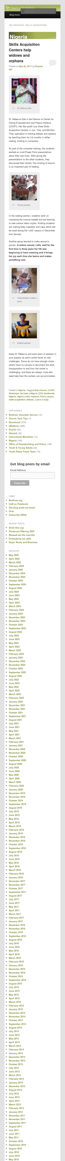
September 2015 (17, 980)
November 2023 (17, 621)
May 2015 (14, 994)
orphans (35, 396)
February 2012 (16, 1108)
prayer (50, 396)
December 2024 (17, 573)
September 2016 (17, 936)
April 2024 (14, 602)
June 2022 (14, 683)
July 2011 (14, 1130)
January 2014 (16, 1053)
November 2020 (17, 752)
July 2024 (14, 591)
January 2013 (16, 1082)
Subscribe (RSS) (18, 514)
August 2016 (15, 939)
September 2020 (17, 760)
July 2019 (14, 811)
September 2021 (17, 716)
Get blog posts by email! (22, 507)
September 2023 (17, 628)
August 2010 (15, 1148)
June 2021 (14, 727)
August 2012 (15, 1089)
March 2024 (15, 606)
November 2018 (17, 840)
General (13, 433)
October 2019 (16, 800)
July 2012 (14, 1093)
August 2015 (15, 983)
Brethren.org (15, 500)
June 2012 (14, 1097)
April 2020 (14, 778)
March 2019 (15, 826)
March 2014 (15, 1045)
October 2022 (16, 668)
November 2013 (17, 1060)
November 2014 (17, 1016)
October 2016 (16, 932)
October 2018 (16, 844)
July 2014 (14, 1031)
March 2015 (15, 1002)
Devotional (14, 422)
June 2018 (14, 859)
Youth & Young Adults (21, 447)
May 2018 (14, 862)
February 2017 (16, 917)
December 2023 (17, 617)
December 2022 (17, 661)
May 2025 (14, 555)
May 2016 (14, 950)
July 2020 (14, 767)
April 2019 (14, 822)
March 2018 (15, 870)
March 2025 (15, 562)
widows (30, 399)
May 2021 (14, 730)
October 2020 (16, 756)
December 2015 (17, 969)
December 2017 (17, 881)
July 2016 (14, 943)
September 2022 (17, 672)
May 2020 (14, 774)
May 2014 (14, 1038)
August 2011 (15, 1126)
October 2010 (16, 1141)
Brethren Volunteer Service (23, 414)
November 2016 (17, 928)
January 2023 (16, 657)
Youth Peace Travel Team (22, 451)
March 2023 (15, 650)
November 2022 (17, 664)
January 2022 (16, 701)
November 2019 (17, 796)
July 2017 (14, 899)
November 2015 (17, 972)
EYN (40, 393)
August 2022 (15, 676)
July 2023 (14, 635)
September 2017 (17, 892)
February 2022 (16, 697)
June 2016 (14, 947)
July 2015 (14, 987)
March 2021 (15, 738)
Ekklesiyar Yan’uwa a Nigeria (23, 393)
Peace (43, 396)
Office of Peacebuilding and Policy (27, 444)
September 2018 (17, 848)
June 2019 (14, 815)
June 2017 (14, 903)
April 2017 (14, 910)
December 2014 (17, 1012)
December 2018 (17, 837)
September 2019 (17, 804)
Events (12, 429)
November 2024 (17, 577)
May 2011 (14, 1137)
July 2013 (14, 1067)
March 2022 (15, 694)
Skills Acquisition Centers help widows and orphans (24, 52)
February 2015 (16, 1005)
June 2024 (14, 595)
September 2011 (17, 1122)
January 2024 (16, 613)
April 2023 (14, 646)
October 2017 (16, 888)
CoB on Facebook (18, 503)
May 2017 (14, 906)
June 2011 (14, 1133)
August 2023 (15, 631)
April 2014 (14, 1042)
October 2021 (16, 712)
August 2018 (15, 851)
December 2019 (17, 793)
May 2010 (14, 1159)
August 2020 (15, 763)
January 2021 (16, 745)
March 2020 (15, 782)
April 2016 (14, 954)
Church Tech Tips (18, 418)
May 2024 (14, 599)
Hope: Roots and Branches (23, 542)
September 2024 (17, 584)
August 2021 (15, 719)
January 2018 (16, 877)
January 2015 (16, 1009)
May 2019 (14, 818)
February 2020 (16, 785)
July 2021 (14, 723)
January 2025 (16, 569)
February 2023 (16, 654)
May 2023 (14, 643)
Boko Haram (40, 390)
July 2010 (14, 1152)
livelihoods (49, 393)
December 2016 (17, 925)
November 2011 (17, 1119)
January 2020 (16, 789)
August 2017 (15, 895)
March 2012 (15, 1104)
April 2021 (14, 734)
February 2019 (16, 829)
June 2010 (14, 1155)
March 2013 (15, 1075)
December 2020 (17, 749)
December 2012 (17, 1086)
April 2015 (14, 998)
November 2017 (17, 884)
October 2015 (16, 976)
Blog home (15, 14)
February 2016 (16, 961)
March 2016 (15, 957)
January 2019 (16, 833)
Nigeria (21, 390)
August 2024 (15, 588)
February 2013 (16, 1078)
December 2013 (17, 1057)
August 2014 (15, 1027)
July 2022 (14, 679)
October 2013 (16, 1064)
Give (11, 511)
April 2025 (14, 558)
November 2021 (17, 708)
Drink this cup (16, 527)
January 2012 (16, 1111)
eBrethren (14, 425)
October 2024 (16, 580)
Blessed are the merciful (22, 535)
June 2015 (14, 990)
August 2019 (15, 807)
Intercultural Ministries (21, 436)
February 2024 (16, 609)
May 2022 (14, 686)
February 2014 (16, 1049)
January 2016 (16, 965)
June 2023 (14, 639)
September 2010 (17, 1144)
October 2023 (16, 624)
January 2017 (16, 921)
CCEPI (51, 390)
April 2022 (14, 690)
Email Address (18, 470)
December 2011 (17, 1115)
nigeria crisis (23, 396)
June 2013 (14, 1071)
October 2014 (16, 1020)
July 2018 (14, 855)
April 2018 (14, 866)
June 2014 (14, 1034)
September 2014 (17, 1024)
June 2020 (14, 771)
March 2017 (15, 914)
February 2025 (16, 566)
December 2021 (17, 705)
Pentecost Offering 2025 (21, 531)
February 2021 (16, 741)
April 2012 (14, 1100)
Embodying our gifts (20, 538)
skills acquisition (17, 399)
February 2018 (16, 873)
